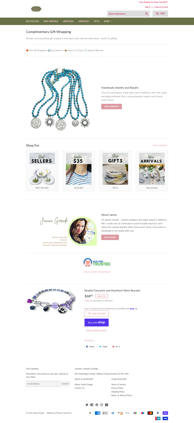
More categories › (160, 145)
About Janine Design (84, 384)
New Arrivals (111, 106)
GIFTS (96, 21)
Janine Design (38, 413)
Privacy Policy (117, 388)
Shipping (88, 300)
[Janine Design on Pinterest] (96, 405)
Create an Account (161, 7)
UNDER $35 (68, 21)
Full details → (90, 340)
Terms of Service (118, 384)
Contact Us (80, 388)
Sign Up (65, 384)
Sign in (147, 7)
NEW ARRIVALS (51, 21)
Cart (162, 13)
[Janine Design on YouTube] (106, 405)
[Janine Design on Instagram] (101, 405)
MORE (107, 21)
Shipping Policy (118, 391)
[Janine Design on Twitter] (86, 405)
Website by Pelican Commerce (59, 413)
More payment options (96, 330)
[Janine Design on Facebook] (91, 405)
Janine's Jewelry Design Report (97, 272)
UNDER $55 (83, 21)
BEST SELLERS (32, 21)
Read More (110, 237)
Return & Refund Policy (121, 395)
